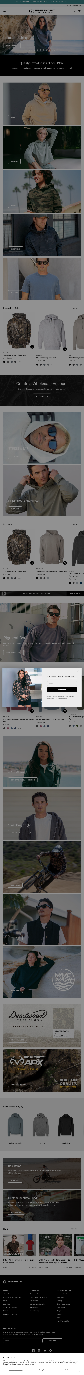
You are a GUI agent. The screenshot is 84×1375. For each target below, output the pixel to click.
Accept (41, 1370)
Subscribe (62, 690)
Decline (67, 1370)
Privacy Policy (29, 1364)
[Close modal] (78, 671)
